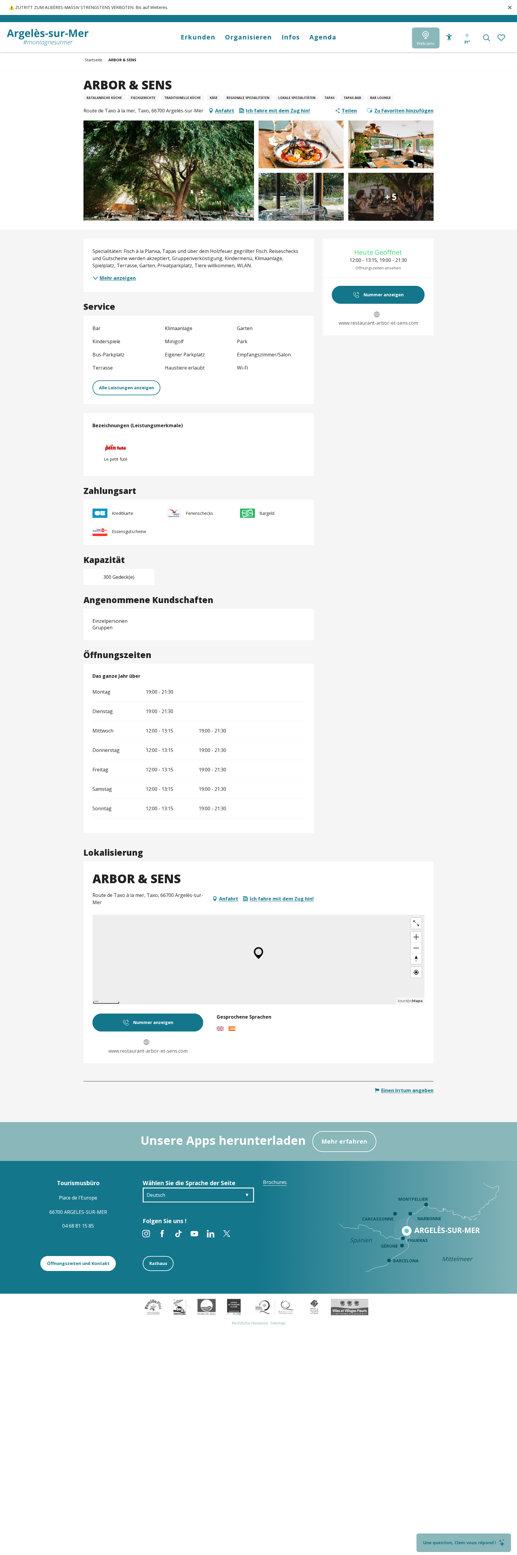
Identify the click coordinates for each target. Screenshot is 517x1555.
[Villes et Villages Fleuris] (349, 1306)
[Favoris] (502, 38)
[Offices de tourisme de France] (314, 1306)
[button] (486, 38)
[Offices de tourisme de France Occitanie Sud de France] (275, 1306)
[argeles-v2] (47, 38)
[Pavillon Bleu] (206, 1306)
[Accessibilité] (449, 37)
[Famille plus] (153, 1306)
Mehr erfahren (344, 1141)
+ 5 (391, 196)
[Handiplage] (179, 1306)
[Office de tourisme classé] (234, 1306)
